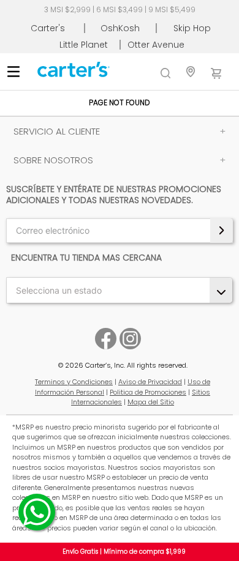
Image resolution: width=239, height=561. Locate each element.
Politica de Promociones (148, 392)
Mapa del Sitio (150, 402)
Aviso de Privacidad (150, 382)
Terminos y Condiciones (74, 382)
